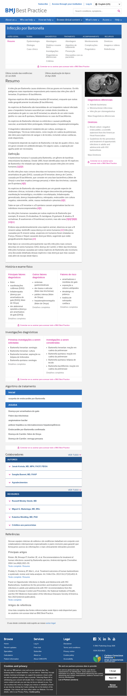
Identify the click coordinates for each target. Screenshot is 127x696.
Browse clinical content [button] (68, 19)
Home (6, 644)
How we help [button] (44, 19)
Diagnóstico (52, 36)
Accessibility (68, 659)
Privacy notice (69, 651)
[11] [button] (13, 222)
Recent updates (10, 647)
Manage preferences (112, 686)
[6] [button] (69, 219)
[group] (43, 467)
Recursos (110, 36)
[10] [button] (9, 222)
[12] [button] (62, 230)
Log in (89, 4)
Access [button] (106, 19)
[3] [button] (22, 167)
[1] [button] (18, 167)
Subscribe (43, 4)
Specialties (8, 651)
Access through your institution (67, 4)
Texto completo (15, 566)
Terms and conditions (72, 647)
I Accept (113, 671)
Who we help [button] (26, 19)
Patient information (11, 659)
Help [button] (117, 19)
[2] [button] (20, 167)
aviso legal (51, 623)
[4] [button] (23, 183)
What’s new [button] (91, 19)
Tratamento (71, 36)
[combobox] (95, 11)
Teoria (30, 36)
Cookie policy (69, 655)
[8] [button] (74, 219)
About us (37, 655)
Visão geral (14, 36)
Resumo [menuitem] (11, 41)
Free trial (37, 647)
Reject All (112, 678)
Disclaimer (68, 644)
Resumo (26, 566)
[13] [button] (34, 239)
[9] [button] (76, 219)
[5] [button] (25, 183)
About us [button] (10, 19)
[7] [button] (72, 219)
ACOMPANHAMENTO (92, 36)
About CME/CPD (40, 659)
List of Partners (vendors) (68, 680)
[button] (75, 455)
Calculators (8, 655)
